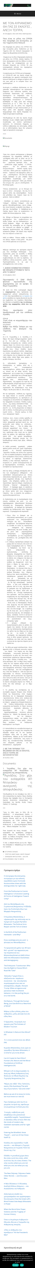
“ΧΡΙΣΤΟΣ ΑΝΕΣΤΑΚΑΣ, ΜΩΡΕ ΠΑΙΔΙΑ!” (17, 854)
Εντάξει (15, 1265)
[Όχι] (33, 1260)
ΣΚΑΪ (5, 296)
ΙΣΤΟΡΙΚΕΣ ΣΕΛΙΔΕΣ (11, 852)
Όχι (22, 1265)
